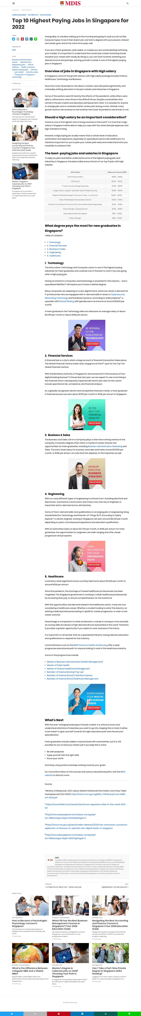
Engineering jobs (18, 64)
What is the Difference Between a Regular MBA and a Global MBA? (30, 971)
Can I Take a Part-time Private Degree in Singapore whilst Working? (109, 971)
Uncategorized (26, 10)
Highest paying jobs (20, 69)
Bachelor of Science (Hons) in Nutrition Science (70, 675)
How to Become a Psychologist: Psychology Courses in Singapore (22, 111)
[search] (127, 3)
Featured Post (33, 15)
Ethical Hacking (66, 301)
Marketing (117, 446)
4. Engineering (54, 252)
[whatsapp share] (31, 39)
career (15, 62)
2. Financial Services (57, 245)
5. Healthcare (53, 255)
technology (16, 77)
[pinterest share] (22, 39)
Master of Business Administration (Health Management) (75, 661)
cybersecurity (25, 62)
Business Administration (100, 446)
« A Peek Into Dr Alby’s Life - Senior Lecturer (63, 887)
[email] (35, 1014)
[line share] (35, 39)
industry (34, 69)
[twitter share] (13, 39)
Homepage (15, 10)
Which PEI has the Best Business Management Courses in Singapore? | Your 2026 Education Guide (69, 924)
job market (19, 72)
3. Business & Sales (56, 249)
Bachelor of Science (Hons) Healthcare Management (72, 678)
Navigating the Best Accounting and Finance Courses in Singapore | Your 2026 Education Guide (23, 146)
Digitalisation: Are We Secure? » (115, 887)
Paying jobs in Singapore (25, 74)
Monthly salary (32, 72)
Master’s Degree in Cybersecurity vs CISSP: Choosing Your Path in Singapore (22, 185)
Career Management (19, 15)
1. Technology (54, 242)
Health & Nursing (27, 67)
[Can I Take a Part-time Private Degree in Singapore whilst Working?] (110, 953)
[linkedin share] (26, 39)
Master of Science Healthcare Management (68, 668)
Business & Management (61, 918)
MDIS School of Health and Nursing (90, 645)
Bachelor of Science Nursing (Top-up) (65, 672)
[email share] (18, 39)
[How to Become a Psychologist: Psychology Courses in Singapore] (25, 99)
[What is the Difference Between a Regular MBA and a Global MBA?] (30, 953)
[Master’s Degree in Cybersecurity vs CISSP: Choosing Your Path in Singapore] (25, 171)
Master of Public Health (58, 665)
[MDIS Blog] (70, 3)
